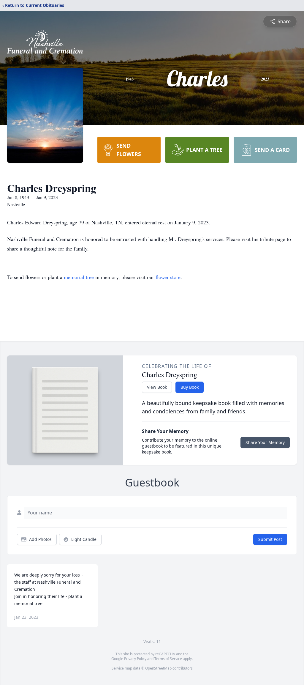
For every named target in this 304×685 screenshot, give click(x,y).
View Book (157, 387)
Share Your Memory (265, 442)
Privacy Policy (135, 658)
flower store (168, 277)
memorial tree (79, 277)
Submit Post (270, 539)
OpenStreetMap (158, 668)
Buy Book (189, 387)
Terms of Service (168, 658)
